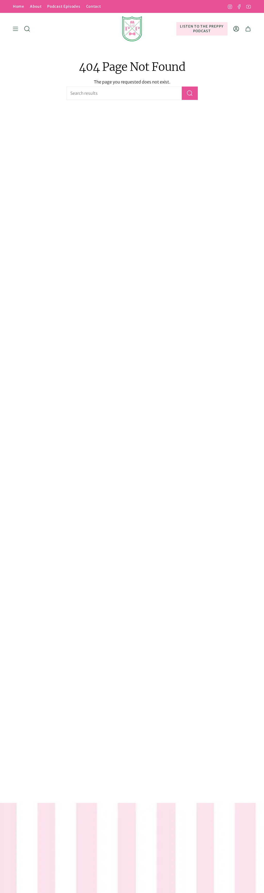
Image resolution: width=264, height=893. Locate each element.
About (36, 6)
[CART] (248, 29)
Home (18, 6)
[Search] (190, 93)
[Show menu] (15, 29)
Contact (93, 6)
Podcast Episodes (63, 6)
